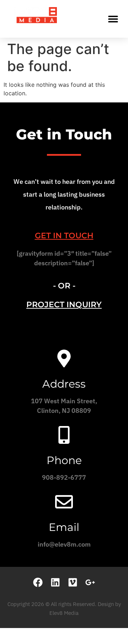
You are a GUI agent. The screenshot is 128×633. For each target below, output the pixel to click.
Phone (64, 460)
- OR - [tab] (64, 286)
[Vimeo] (73, 582)
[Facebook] (38, 582)
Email (64, 527)
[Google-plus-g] (90, 582)
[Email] (64, 502)
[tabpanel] (64, 260)
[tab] (64, 235)
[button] (113, 19)
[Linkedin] (55, 582)
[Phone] (64, 435)
